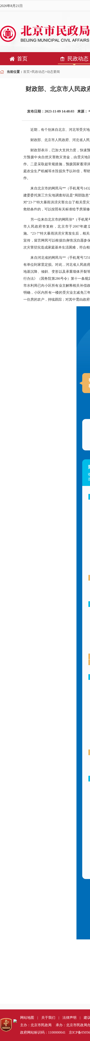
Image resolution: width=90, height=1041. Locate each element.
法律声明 (69, 1017)
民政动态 (38, 71)
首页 (26, 71)
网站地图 (27, 1017)
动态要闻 (53, 71)
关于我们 (48, 1017)
